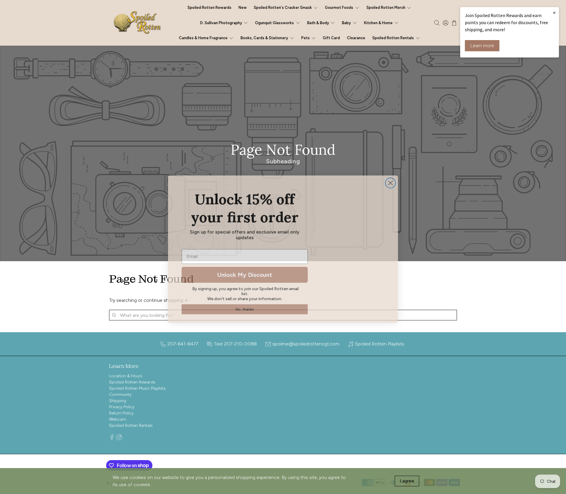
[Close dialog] (390, 181)
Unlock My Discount (244, 272)
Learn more (482, 45)
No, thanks (245, 307)
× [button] (554, 12)
